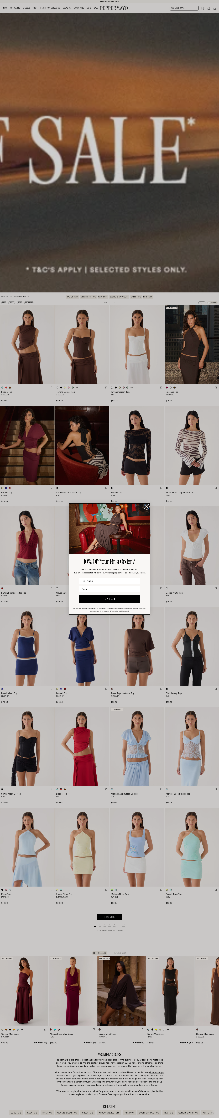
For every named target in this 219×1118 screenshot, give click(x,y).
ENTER (109, 598)
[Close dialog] (146, 506)
